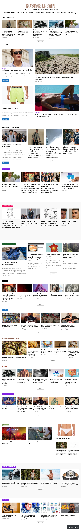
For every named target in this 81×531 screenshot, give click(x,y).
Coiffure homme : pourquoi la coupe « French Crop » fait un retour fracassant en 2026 (11, 224)
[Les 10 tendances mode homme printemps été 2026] (14, 135)
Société (5, 310)
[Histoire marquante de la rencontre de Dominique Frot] (72, 24)
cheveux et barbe (7, 206)
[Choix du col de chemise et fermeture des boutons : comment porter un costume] (73, 445)
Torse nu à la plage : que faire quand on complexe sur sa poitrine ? (24, 381)
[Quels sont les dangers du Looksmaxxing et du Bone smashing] (30, 508)
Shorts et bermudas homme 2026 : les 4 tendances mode (70, 149)
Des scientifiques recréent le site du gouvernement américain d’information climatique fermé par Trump (35, 257)
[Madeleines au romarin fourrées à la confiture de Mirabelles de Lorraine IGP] (34, 344)
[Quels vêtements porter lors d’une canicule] (17, 58)
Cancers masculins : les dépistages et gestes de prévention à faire (69, 186)
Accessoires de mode (9, 466)
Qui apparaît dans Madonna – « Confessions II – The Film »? (24, 295)
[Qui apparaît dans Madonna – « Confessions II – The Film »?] (24, 288)
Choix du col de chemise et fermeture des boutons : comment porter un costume (73, 452)
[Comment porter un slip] (67, 430)
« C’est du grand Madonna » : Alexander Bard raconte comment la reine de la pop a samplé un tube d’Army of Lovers (30, 188)
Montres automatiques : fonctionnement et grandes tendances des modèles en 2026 (69, 483)
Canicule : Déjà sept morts (53, 254)
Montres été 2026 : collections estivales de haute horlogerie (49, 482)
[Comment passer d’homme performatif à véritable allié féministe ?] (70, 318)
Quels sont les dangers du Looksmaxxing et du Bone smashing (28, 516)
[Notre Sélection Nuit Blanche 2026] (9, 401)
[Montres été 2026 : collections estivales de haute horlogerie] (50, 474)
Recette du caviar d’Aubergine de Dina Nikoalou (46, 351)
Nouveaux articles (8, 17)
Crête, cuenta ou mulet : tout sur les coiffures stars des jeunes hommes (50, 223)
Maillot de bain (38, 112)
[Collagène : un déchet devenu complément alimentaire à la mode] (50, 508)
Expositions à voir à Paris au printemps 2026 (56, 407)
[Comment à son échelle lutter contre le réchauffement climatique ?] (57, 61)
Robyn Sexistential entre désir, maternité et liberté (55, 294)
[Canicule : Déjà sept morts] (54, 247)
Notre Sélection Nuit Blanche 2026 (7, 407)
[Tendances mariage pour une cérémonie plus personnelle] (24, 24)
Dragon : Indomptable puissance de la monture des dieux (71, 408)
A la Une (5, 44)
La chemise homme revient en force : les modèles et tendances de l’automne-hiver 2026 (8, 33)
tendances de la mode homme (10, 127)
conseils (5, 424)
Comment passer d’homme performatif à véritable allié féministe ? (68, 327)
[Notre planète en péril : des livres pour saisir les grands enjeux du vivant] (71, 247)
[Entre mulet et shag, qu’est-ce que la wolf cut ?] (30, 214)
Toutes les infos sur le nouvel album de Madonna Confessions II (40, 295)
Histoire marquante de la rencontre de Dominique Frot (71, 33)
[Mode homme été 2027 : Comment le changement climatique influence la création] (54, 137)
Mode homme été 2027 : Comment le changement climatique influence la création (53, 151)
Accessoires (51, 29)
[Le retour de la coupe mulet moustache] (70, 214)
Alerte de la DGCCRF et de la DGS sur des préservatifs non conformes (40, 33)
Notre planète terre (9, 244)
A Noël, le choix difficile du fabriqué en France (9, 515)
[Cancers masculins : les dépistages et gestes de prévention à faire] (70, 177)
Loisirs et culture (8, 394)
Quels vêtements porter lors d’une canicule (17, 70)
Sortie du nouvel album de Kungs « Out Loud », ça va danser (72, 295)
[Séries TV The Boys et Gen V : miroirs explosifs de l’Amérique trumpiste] (30, 318)
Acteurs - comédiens (69, 29)
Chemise (3, 29)
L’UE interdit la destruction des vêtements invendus (11, 263)
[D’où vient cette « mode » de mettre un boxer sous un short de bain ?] (17, 95)
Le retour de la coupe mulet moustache (68, 222)
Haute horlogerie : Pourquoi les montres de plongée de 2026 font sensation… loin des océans (55, 34)
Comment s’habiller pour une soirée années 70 (12, 442)
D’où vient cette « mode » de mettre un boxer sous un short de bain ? (17, 108)
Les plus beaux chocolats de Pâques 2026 (60, 351)
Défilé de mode (49, 157)
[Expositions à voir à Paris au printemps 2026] (56, 401)
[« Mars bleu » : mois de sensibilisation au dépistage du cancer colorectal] (72, 373)
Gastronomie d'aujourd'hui (10, 338)
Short (65, 153)
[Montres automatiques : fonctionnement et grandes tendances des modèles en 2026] (70, 474)
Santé (34, 29)
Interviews (4, 68)
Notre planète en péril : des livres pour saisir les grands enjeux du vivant (70, 256)
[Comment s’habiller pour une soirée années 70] (14, 433)
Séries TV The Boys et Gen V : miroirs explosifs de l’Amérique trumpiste (29, 327)
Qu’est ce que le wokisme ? (68, 515)
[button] (75, 13)
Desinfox (5, 500)
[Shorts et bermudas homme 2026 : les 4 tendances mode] (71, 137)
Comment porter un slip (63, 438)
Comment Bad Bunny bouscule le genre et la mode (50, 326)
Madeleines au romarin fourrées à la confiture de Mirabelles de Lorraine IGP (33, 352)
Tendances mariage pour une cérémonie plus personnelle (24, 33)
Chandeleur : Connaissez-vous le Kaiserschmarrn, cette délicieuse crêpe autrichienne (73, 352)
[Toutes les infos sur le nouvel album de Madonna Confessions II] (40, 288)
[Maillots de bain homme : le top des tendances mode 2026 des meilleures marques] (57, 98)
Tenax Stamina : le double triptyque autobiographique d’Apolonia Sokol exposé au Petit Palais (50, 188)
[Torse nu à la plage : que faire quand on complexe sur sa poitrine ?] (24, 373)
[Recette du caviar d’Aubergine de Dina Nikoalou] (47, 344)
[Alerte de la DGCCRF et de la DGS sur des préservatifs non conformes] (40, 24)
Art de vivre (19, 29)
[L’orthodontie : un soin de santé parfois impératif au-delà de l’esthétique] (40, 373)
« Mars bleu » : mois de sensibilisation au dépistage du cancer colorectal (71, 381)
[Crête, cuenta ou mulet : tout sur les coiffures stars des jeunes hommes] (50, 214)
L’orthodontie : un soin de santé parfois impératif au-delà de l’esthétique (40, 381)
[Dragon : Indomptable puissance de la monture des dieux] (72, 401)
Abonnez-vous (73, 527)
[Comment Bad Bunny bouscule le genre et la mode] (50, 318)
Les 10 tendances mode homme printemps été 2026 (11, 145)
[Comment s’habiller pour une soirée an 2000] (40, 433)
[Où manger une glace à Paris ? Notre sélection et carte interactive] (14, 348)
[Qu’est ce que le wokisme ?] (70, 508)
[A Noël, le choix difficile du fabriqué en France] (11, 508)
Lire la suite (5, 80)
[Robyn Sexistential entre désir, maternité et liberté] (56, 288)
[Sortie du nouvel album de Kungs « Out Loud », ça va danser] (72, 288)
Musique (5, 281)
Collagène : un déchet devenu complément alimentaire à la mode (49, 516)
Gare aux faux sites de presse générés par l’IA (9, 326)
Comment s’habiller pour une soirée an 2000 (39, 442)
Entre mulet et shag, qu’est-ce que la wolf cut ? (30, 222)
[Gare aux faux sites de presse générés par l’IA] (11, 318)
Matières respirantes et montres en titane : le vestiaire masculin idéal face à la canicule (61, 452)
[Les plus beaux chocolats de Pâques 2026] (60, 344)
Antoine (57, 440)
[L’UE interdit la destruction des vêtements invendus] (14, 253)
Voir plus (40, 41)
